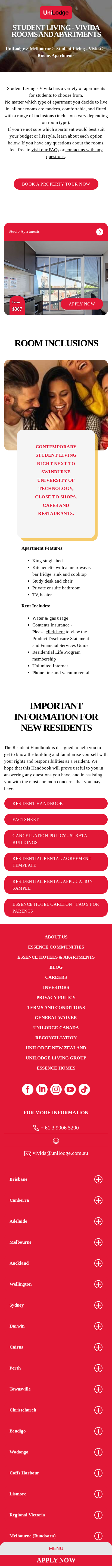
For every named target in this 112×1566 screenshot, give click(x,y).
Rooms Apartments (56, 55)
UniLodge (15, 48)
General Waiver (56, 1017)
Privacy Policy (56, 997)
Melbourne (40, 48)
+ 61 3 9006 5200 (59, 1128)
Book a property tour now (56, 184)
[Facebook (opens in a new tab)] (27, 1089)
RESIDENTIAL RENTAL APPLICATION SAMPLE (53, 884)
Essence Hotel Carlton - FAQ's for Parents (56, 907)
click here (55, 631)
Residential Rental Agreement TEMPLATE (52, 862)
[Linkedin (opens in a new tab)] (42, 1089)
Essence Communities (56, 947)
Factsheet (26, 819)
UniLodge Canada (56, 1027)
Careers (56, 977)
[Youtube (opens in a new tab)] (70, 1089)
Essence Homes (56, 1068)
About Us (56, 937)
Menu (56, 1548)
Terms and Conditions (56, 1007)
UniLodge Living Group (56, 1058)
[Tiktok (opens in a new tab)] (84, 1089)
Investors (56, 987)
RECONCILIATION (56, 1037)
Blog (56, 967)
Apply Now (56, 1560)
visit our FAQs (45, 149)
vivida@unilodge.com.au (59, 1153)
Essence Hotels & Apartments (56, 957)
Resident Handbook (38, 803)
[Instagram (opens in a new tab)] (56, 1089)
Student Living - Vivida (78, 48)
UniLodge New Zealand (56, 1047)
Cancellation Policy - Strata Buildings (50, 839)
